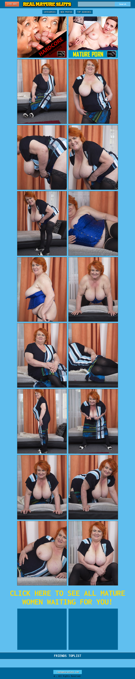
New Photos (66, 12)
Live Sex (12, 4)
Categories (49, 12)
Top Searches (84, 12)
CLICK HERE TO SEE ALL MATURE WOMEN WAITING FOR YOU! (67, 597)
